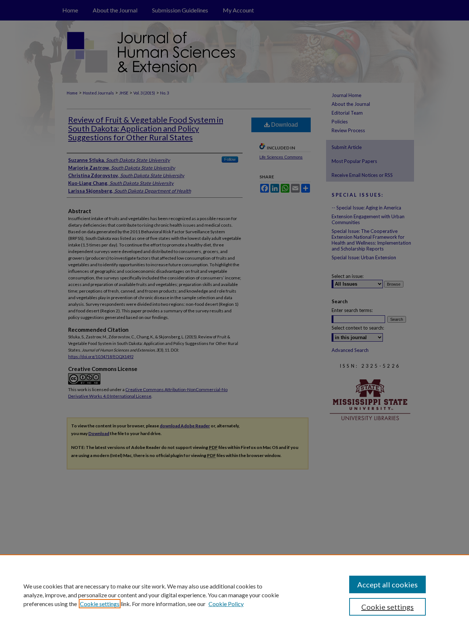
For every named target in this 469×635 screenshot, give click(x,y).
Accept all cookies (387, 584)
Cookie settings (99, 603)
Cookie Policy (226, 603)
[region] (234, 594)
